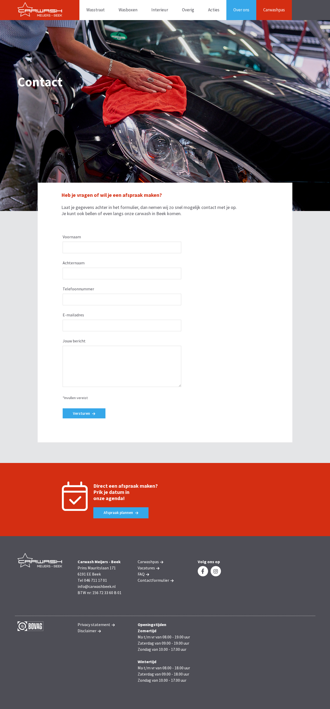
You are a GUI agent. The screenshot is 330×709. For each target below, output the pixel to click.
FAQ (141, 574)
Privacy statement (94, 624)
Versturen (82, 413)
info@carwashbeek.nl (97, 586)
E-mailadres (73, 314)
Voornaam (72, 236)
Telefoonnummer (78, 288)
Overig (188, 10)
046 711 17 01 (95, 580)
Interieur (159, 10)
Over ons (241, 10)
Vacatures (147, 567)
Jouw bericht (74, 340)
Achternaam (74, 262)
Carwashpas (274, 10)
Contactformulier (154, 580)
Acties (213, 10)
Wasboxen (128, 10)
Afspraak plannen (119, 512)
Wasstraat (95, 10)
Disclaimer (87, 630)
